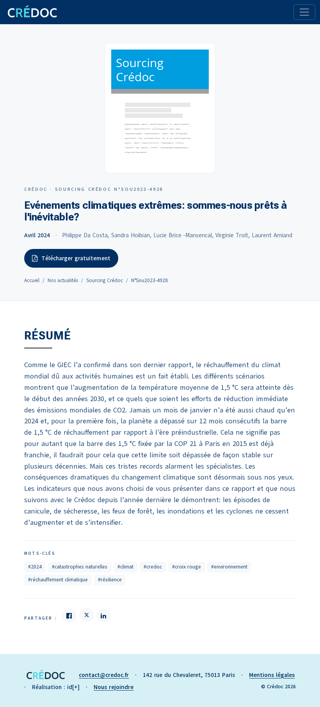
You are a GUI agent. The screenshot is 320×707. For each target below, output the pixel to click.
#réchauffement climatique (58, 579)
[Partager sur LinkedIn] (104, 616)
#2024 (35, 566)
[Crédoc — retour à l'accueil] (32, 12)
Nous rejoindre (113, 687)
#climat (125, 566)
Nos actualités (63, 280)
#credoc (153, 566)
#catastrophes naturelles (79, 566)
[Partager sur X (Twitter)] (87, 615)
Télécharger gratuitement (75, 258)
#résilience (110, 579)
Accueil (31, 280)
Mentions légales (272, 675)
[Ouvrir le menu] (304, 12)
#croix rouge (186, 566)
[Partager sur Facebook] (69, 616)
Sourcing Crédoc (104, 280)
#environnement (229, 566)
